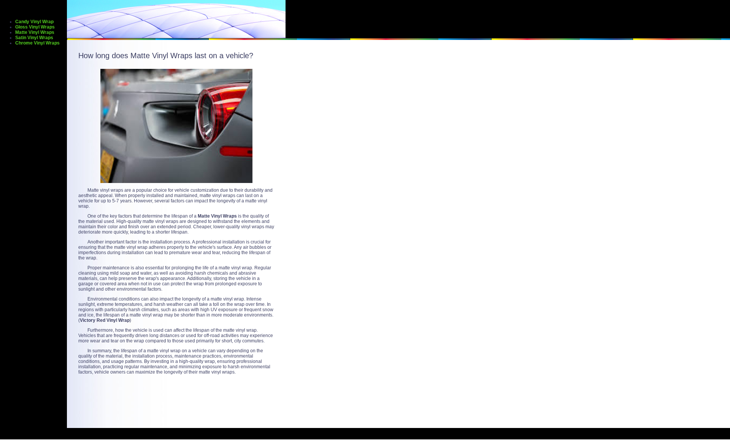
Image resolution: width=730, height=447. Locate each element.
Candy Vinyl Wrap (34, 21)
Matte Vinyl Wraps (34, 32)
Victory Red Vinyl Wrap (105, 320)
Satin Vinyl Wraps (34, 37)
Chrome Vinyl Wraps (37, 43)
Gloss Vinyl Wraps (35, 27)
